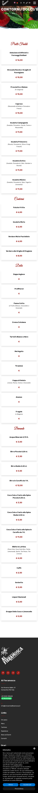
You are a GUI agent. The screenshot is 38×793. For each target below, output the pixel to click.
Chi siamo (4, 720)
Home (7, 13)
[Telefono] (27, 3)
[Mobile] (18, 673)
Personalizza (19, 789)
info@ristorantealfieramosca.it (10, 706)
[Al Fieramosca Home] (4, 3)
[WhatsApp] (21, 3)
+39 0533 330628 (7, 696)
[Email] (29, 3)
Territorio (4, 727)
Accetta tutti (27, 785)
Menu (13, 13)
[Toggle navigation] (35, 3)
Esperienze (4, 731)
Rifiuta (11, 785)
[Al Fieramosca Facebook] (3, 673)
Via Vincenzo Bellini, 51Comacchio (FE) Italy (8, 689)
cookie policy (18, 765)
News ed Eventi (6, 735)
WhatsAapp (7, 698)
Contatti (4, 738)
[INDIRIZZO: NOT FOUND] (24, 3)
